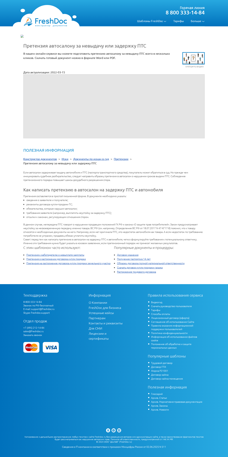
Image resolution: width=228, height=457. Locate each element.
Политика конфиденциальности (169, 333)
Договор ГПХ (158, 367)
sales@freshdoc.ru (33, 331)
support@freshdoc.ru (43, 309)
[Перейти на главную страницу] (45, 22)
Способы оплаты (160, 314)
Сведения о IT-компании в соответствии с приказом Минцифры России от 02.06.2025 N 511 (114, 446)
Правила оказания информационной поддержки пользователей (172, 327)
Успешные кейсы (101, 313)
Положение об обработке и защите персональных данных (171, 345)
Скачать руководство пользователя (171, 306)
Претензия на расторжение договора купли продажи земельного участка (68, 263)
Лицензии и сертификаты (99, 335)
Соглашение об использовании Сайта (172, 321)
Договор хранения (127, 255)
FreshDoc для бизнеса (105, 307)
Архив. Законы (159, 405)
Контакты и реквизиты (106, 323)
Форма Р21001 (159, 370)
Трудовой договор (161, 363)
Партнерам (97, 318)
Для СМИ (95, 328)
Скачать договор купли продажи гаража (140, 267)
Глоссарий (157, 394)
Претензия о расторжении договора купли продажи (56, 259)
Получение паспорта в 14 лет (134, 259)
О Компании (98, 302)
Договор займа (160, 374)
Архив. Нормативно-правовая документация (176, 401)
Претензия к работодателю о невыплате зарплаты (55, 255)
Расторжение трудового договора (136, 271)
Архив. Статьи (159, 397)
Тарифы (178, 21)
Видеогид (156, 302)
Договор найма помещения (167, 378)
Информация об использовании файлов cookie (174, 338)
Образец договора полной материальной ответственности (151, 263)
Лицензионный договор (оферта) (170, 318)
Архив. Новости (160, 409)
